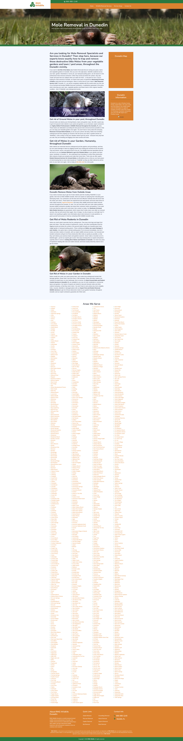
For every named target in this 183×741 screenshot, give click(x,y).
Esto (52, 668)
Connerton (53, 545)
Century (53, 497)
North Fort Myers (97, 464)
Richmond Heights (98, 690)
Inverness (74, 522)
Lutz (94, 308)
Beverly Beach (54, 404)
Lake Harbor (75, 610)
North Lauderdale (97, 467)
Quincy (95, 680)
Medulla (95, 361)
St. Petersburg (118, 447)
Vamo (116, 539)
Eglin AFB (53, 656)
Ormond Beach (97, 526)
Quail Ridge (96, 678)
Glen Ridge (75, 363)
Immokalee (75, 502)
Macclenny (96, 311)
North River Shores (98, 478)
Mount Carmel (97, 418)
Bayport (53, 377)
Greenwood (75, 406)
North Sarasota (97, 479)
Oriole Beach (96, 521)
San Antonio (118, 337)
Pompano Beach (97, 647)
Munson (95, 428)
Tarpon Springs (118, 483)
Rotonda (117, 320)
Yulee (116, 688)
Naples (95, 431)
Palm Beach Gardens (98, 548)
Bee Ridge (53, 383)
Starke (116, 449)
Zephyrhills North (119, 694)
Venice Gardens (119, 543)
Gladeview (75, 361)
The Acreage (118, 493)
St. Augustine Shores (120, 431)
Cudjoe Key (54, 575)
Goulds (74, 390)
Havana (74, 438)
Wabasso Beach (119, 563)
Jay (73, 548)
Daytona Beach (55, 594)
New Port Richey (97, 445)
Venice (116, 541)
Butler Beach (54, 469)
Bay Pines (53, 373)
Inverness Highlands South (79, 526)
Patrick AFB (96, 586)
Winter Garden (118, 666)
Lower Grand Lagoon (77, 702)
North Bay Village (97, 459)
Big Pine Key (54, 409)
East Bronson (54, 635)
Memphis (95, 368)
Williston (117, 652)
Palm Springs (96, 560)
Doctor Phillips (54, 618)
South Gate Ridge (119, 397)
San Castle (117, 341)
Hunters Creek (76, 497)
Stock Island (118, 452)
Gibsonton (74, 358)
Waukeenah (118, 586)
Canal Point (54, 478)
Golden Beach (76, 371)
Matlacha (95, 346)
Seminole (117, 363)
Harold (74, 435)
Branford (117, 685)
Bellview (53, 401)
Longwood (75, 699)
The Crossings (118, 495)
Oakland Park (96, 490)
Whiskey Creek (118, 640)
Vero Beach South (119, 548)
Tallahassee (118, 473)
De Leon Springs (55, 598)
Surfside (117, 467)
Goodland (74, 385)
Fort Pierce (75, 320)
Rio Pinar (95, 700)
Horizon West (75, 488)
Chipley (53, 509)
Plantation (96, 632)
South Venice (118, 411)
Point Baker (96, 642)
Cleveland (53, 529)
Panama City (96, 575)
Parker (95, 580)
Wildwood (117, 649)
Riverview (117, 308)
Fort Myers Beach (76, 317)
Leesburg (74, 675)
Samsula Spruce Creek (120, 334)
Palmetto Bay (96, 568)
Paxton (95, 587)
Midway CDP (96, 392)
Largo (73, 652)
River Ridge (118, 306)
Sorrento (117, 385)
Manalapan (96, 322)
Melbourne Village (98, 366)
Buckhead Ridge (55, 461)
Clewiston (53, 531)
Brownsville (54, 457)
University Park (118, 533)
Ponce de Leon (97, 649)
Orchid (95, 519)
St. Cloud (117, 435)
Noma (73, 380)
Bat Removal (86, 724)
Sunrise (117, 464)
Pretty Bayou (96, 670)
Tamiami (117, 476)
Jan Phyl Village (76, 541)
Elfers (52, 659)
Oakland (95, 488)
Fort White (74, 327)
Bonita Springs (55, 428)
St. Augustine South (120, 433)
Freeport (74, 334)
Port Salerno (96, 663)
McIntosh (95, 353)
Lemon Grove (54, 517)
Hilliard (74, 464)
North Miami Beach (98, 471)
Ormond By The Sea (98, 527)
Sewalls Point (118, 368)
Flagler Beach (54, 694)
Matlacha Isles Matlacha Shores (101, 347)
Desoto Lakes (54, 611)
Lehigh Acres (75, 676)
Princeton (95, 671)
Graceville (74, 392)
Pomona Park (96, 646)
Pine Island (96, 533)
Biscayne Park (54, 411)
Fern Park (53, 680)
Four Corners (75, 330)
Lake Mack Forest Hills (78, 622)
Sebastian (117, 356)
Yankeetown (118, 683)
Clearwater (54, 526)
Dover (52, 623)
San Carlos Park (119, 339)
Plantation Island (97, 635)
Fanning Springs (55, 675)
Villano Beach (118, 555)
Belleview (53, 399)
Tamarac (117, 474)
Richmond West (97, 692)
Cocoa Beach (54, 538)
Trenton (117, 519)
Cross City (53, 568)
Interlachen (75, 521)
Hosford (74, 491)
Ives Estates (75, 536)
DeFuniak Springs (55, 603)
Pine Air (95, 604)
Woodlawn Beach (119, 675)
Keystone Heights (76, 586)
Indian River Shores (77, 510)
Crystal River (54, 572)
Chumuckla (54, 514)
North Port (96, 474)
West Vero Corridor (119, 623)
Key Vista (74, 582)
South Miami (118, 401)
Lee (73, 673)
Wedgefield (117, 591)
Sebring (117, 358)
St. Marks (117, 443)
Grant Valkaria (75, 395)
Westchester (118, 627)
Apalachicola (54, 325)
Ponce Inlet (96, 651)
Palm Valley (96, 565)
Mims (94, 399)
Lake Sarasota (76, 635)
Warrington (117, 577)
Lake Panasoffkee (76, 630)
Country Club (54, 558)
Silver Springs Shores (120, 377)
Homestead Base (76, 483)
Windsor (117, 663)
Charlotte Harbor (55, 500)
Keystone (74, 584)
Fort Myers (75, 315)
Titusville (117, 514)
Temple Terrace (118, 490)
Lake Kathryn (75, 615)
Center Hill (53, 495)
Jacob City (96, 425)
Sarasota (117, 346)
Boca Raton (54, 421)
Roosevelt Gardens (119, 317)
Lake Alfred (75, 596)
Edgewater (54, 652)
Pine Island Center (98, 610)
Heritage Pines (76, 445)
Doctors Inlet (54, 620)
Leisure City (75, 678)
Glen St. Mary (75, 366)
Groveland (75, 413)
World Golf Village (119, 678)
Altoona (53, 317)
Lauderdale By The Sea (78, 656)
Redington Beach (97, 687)
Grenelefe (74, 407)
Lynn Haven (96, 310)
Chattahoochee (55, 503)
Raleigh (95, 683)
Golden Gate (75, 373)
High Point (75, 452)
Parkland (95, 582)
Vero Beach (118, 546)
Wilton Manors (118, 658)
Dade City (53, 584)
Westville (117, 635)
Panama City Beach (98, 577)
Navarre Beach (97, 442)
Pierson (95, 603)
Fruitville (74, 341)
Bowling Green (55, 431)
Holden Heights (76, 471)
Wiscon (116, 673)
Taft (115, 471)
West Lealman (118, 608)
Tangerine (117, 481)
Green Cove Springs (77, 397)
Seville (116, 366)
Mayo (94, 349)
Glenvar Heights (76, 370)
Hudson (74, 495)
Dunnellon (53, 630)
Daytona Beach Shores (57, 596)
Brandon (53, 440)
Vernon (116, 545)
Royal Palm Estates (120, 323)
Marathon (95, 334)
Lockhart (74, 695)
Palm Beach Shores (98, 550)
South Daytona (118, 395)
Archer (52, 332)
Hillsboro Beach (76, 466)
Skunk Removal (102, 718)
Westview (117, 634)
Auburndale (54, 344)
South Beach (118, 390)
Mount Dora (96, 419)
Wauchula (117, 584)
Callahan (53, 473)
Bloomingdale (54, 418)
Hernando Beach (55, 426)
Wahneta (117, 570)
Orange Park (96, 515)
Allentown (53, 311)
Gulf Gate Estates (76, 416)
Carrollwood (54, 485)
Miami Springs (97, 382)
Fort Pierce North (76, 322)
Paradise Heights (97, 579)
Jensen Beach (76, 551)
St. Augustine (118, 428)
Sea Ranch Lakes (119, 354)
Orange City (96, 514)
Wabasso (117, 562)
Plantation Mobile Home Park (100, 637)
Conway (53, 546)
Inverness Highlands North (79, 524)
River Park (96, 702)
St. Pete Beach (118, 445)
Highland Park (76, 459)
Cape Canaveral (119, 359)
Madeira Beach (97, 313)
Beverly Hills (54, 406)
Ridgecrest (96, 697)
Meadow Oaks (97, 356)
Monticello (96, 407)
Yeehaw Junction (119, 687)
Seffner (116, 361)
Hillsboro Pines (76, 467)
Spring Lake (118, 421)
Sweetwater (118, 469)
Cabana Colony (55, 471)
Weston (117, 632)
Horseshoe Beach (76, 490)
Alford (52, 310)
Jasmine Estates (76, 543)
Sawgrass (117, 351)
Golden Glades (76, 375)
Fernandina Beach (55, 682)
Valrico (116, 538)
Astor (52, 339)
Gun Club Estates (76, 421)
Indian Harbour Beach (77, 507)
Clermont (53, 527)
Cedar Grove (54, 490)
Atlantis (53, 342)
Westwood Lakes (119, 637)
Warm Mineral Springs (120, 575)
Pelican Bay (96, 592)
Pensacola (96, 599)
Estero (52, 666)
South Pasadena (119, 406)
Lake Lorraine (75, 620)
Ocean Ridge (96, 497)
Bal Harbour (54, 358)
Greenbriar (75, 401)
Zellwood (117, 690)
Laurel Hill (74, 661)
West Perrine (118, 620)
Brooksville (54, 454)
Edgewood (54, 654)
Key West (95, 562)
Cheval (53, 505)
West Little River (119, 610)
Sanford (117, 342)
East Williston (54, 644)
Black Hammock (55, 416)
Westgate (117, 628)
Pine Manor (96, 615)
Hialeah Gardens (76, 450)
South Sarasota (119, 409)
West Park (117, 616)
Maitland (95, 317)
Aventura (53, 349)
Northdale (95, 483)
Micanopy (95, 383)
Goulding (74, 389)
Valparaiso (117, 536)
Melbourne (96, 363)
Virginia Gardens (119, 560)
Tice (116, 507)
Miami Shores (96, 380)
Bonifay (53, 425)
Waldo (116, 572)
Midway (95, 389)
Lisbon (74, 688)
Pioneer (95, 627)
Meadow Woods (97, 358)
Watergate (117, 580)
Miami (95, 373)
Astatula (53, 337)
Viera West (117, 553)
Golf (73, 378)
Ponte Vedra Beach (98, 654)
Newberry (95, 450)
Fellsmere (53, 678)
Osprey (95, 529)
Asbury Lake (54, 335)
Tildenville (117, 567)
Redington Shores (98, 688)
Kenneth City (75, 574)
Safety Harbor (118, 327)
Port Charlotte (96, 656)
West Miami (118, 613)
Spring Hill (117, 419)
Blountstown (54, 419)
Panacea (95, 574)
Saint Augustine (119, 329)
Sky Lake (117, 378)
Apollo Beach (54, 327)
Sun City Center (119, 459)
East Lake (53, 637)
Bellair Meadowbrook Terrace (58, 387)
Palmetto (95, 567)
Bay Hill (53, 370)
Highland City (75, 457)
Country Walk (54, 560)
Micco (94, 385)
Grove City (75, 411)
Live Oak (74, 690)
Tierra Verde (118, 509)
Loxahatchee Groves (98, 306)
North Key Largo (97, 466)
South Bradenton (119, 392)
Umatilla (117, 526)
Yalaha (116, 682)
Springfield (117, 425)
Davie (52, 591)
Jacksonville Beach (77, 539)
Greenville (74, 404)
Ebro (52, 649)
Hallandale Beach (76, 425)
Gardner (74, 351)
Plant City (95, 630)
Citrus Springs (54, 522)
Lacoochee (54, 394)
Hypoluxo (74, 500)
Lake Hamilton (76, 608)
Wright (116, 680)
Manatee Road (97, 327)
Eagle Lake (54, 634)
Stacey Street (118, 315)
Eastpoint (53, 646)
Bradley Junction (55, 438)
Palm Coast (96, 553)
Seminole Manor (119, 365)
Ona (94, 510)
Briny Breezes (54, 443)
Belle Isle (53, 390)
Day (52, 592)
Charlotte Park (54, 502)
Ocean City (96, 495)
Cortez (52, 555)
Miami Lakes (96, 378)
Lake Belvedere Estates (78, 598)
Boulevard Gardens (56, 430)
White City (117, 642)
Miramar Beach (97, 404)
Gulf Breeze (75, 414)
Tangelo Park (118, 479)
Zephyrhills (117, 692)
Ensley (53, 664)
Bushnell (53, 467)
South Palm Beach (119, 404)
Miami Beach (96, 375)
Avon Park (53, 351)
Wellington (117, 601)
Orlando (95, 522)
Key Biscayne (75, 577)
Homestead (75, 481)
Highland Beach (76, 455)
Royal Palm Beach (119, 322)
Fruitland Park (75, 339)
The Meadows (118, 498)
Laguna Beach (76, 594)
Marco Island (96, 335)
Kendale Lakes (76, 568)
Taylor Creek (118, 488)
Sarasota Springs (119, 347)
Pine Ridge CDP (97, 618)
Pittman (95, 628)
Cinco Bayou (54, 515)
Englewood (54, 663)
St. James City (118, 438)
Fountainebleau (76, 329)
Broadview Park (55, 447)
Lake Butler (75, 601)
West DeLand (118, 606)
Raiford (95, 682)
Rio (94, 699)
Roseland (117, 318)
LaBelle (74, 591)
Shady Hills (118, 370)
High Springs (75, 454)
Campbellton (75, 382)
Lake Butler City (76, 603)
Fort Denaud (75, 310)
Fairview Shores (55, 673)
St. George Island (119, 437)
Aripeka (53, 334)
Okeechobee (96, 505)
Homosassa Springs (77, 486)
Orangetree (96, 517)
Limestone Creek (76, 687)
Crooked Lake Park (98, 395)
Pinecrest (95, 620)
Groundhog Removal (103, 715)
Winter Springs (118, 671)
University (117, 529)
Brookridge (54, 452)
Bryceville (53, 459)
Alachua (53, 306)
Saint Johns (118, 330)
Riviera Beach (118, 310)
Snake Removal (87, 715)
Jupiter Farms (75, 560)
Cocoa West (54, 539)
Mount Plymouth (97, 421)
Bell (52, 385)
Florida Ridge (54, 702)
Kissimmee (75, 587)
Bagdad (53, 356)
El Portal (95, 639)
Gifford (74, 359)
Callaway (53, 474)
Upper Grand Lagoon (120, 534)
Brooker (53, 450)
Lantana (74, 651)
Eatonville (53, 647)
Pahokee (95, 539)
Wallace (117, 574)
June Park (74, 553)
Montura (95, 409)
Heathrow (74, 443)
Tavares (117, 485)
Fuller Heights (75, 342)
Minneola (95, 401)
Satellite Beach (118, 349)
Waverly (117, 587)
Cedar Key (53, 491)
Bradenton (53, 435)
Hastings (74, 437)
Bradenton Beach (55, 437)
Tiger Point (117, 510)
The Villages (118, 500)
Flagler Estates (55, 695)
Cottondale (54, 556)
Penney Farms (97, 598)
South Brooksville (119, 394)
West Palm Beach (119, 615)
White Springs (118, 644)
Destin (52, 613)
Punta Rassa (96, 676)
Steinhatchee (118, 450)
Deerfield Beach (55, 601)
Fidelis (52, 687)
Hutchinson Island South (78, 498)
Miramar (95, 402)
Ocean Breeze (76, 365)
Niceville (95, 452)
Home (51, 45)
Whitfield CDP (118, 647)
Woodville (117, 676)
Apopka (53, 329)
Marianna (95, 339)
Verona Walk (118, 550)
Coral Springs (54, 551)
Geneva (74, 356)
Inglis (73, 519)
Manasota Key (97, 323)
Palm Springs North (98, 563)
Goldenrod (75, 377)
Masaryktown (96, 342)
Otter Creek (96, 531)
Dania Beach (54, 587)
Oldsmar (95, 507)
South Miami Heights (120, 402)
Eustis (52, 670)
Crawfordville (54, 562)
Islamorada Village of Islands (79, 531)
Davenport (53, 589)
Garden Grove (75, 349)
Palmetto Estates (97, 570)
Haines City (75, 423)
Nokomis (95, 457)
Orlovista (95, 524)
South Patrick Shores (120, 407)
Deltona (53, 610)
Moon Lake (96, 413)
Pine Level (96, 613)
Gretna (74, 409)
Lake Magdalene (76, 623)
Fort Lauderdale (76, 311)
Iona (73, 529)
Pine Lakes (96, 611)
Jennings (74, 550)
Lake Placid (75, 634)
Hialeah (74, 449)
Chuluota (53, 512)
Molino (95, 406)
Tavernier (117, 486)
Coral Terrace (54, 553)
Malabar (95, 318)
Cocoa (52, 536)
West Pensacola (119, 618)
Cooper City (54, 548)
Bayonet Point (54, 375)
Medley (95, 359)
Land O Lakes (75, 649)
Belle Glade (54, 389)
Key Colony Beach (77, 579)
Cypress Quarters (55, 582)
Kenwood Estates (97, 325)
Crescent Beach (55, 563)
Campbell (53, 476)
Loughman (75, 700)
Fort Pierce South (76, 323)
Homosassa (75, 485)
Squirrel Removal (103, 721)
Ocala (94, 493)
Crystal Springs (55, 574)
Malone (95, 320)
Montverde (96, 411)
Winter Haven (118, 668)
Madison (95, 315)
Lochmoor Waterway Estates (79, 694)
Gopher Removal (87, 721)
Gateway (74, 354)
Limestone (75, 685)
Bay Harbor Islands (56, 368)
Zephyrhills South (119, 335)
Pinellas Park (96, 623)
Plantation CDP (97, 634)
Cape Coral (54, 479)
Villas (116, 556)
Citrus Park (54, 521)
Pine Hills (95, 608)
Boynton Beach (55, 433)
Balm (52, 361)
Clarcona (53, 524)
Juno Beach (75, 555)
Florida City (54, 700)
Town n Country (119, 515)
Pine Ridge (96, 616)
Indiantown (75, 517)
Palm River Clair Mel (98, 556)
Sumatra (117, 457)
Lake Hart (74, 611)
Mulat (94, 423)
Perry (94, 601)
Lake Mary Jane (76, 627)
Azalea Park (54, 353)
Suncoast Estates (119, 461)
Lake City (74, 604)
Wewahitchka (118, 639)
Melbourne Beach (97, 365)
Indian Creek (75, 505)
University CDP (119, 531)
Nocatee (95, 455)
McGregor (95, 351)
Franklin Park (75, 332)
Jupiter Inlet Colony (77, 562)
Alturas (53, 318)
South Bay (117, 389)
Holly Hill (74, 476)
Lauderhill (74, 658)
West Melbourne (119, 611)
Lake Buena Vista (76, 599)
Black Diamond (55, 414)
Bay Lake (53, 371)
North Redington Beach (99, 476)
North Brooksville (97, 461)
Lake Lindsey (75, 616)
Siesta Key (117, 373)
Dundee (53, 627)
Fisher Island (54, 690)
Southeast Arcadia (119, 414)
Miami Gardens (97, 377)
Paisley (95, 541)
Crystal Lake (54, 570)
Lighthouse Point (76, 683)
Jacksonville (75, 538)
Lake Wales (75, 637)
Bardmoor (53, 363)
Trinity (116, 522)
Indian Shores (75, 515)
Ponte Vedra (96, 652)
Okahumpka (96, 503)
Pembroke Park (97, 594)
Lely (73, 680)
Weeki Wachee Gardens (121, 594)
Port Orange (96, 659)
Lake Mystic (75, 628)
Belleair (74, 546)
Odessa (95, 500)
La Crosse (74, 589)
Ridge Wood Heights (98, 695)
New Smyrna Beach (98, 449)
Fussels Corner (76, 344)
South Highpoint (119, 399)
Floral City (53, 699)
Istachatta (74, 534)
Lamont (74, 647)
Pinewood (96, 625)
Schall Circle (118, 353)
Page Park (96, 538)
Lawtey (74, 663)
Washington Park (119, 579)
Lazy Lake (74, 668)
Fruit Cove (75, 337)
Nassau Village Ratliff (98, 438)
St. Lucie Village (119, 442)
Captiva (53, 481)
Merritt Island (96, 370)
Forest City (75, 308)
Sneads (117, 380)
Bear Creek (54, 382)
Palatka (95, 543)
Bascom (53, 366)
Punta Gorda (96, 675)
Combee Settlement (56, 543)
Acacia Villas (75, 563)
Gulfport (74, 419)
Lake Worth (75, 639)
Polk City (95, 644)
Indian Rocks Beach (77, 512)
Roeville (117, 313)
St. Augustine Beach (120, 430)
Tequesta (117, 491)
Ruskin (116, 325)
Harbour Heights (76, 430)
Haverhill (74, 440)
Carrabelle (53, 483)
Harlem (74, 431)
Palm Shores (96, 558)
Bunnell (53, 466)
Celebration (54, 493)
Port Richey (96, 661)
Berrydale (53, 402)
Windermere (118, 661)
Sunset (116, 466)
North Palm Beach (98, 473)
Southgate (117, 416)
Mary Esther (96, 341)
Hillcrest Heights (76, 462)
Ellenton (53, 661)
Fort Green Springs (77, 666)
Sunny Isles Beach (119, 462)
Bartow (53, 365)
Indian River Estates (77, 509)
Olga (94, 332)
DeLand (53, 604)
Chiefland (53, 507)
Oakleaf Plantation (98, 491)
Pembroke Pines (97, 596)
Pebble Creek (96, 591)
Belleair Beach (55, 392)
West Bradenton (119, 604)
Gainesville (75, 346)
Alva (52, 320)
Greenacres (75, 399)
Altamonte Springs (55, 313)
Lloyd (73, 692)
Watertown (117, 582)
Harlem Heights (76, 433)
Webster (117, 589)
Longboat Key (75, 697)
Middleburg (96, 387)
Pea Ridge (96, 589)
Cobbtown (53, 534)
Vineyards (117, 558)
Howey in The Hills (77, 493)
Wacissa (117, 565)
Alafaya (53, 308)
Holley (74, 474)
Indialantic (74, 503)
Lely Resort (75, 682)
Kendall (74, 570)
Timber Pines (118, 512)
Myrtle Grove (96, 430)
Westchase (117, 625)
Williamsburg (118, 651)
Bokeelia (53, 423)
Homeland (75, 479)
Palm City (95, 551)
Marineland (75, 618)
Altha (52, 315)
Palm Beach (96, 546)
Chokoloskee (75, 353)
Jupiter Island (75, 565)
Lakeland (74, 640)
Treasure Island (119, 517)
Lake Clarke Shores (77, 606)
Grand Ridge (75, 394)
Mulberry (95, 426)
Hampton (74, 426)
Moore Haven (96, 414)
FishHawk (53, 688)
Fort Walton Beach (77, 325)
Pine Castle (96, 606)
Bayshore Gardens (56, 378)
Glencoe (74, 368)
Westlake (117, 630)
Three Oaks (118, 505)
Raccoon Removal (88, 718)
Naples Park (96, 435)
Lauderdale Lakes (76, 654)
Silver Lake (117, 375)
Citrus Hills (54, 519)
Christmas (53, 510)
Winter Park (118, 670)
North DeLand (97, 462)
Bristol (52, 445)
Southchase (118, 413)
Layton (74, 664)
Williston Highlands (120, 654)
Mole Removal (102, 724)
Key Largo (74, 580)
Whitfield (117, 646)
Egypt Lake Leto (55, 658)
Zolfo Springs (118, 697)
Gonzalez (74, 383)
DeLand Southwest (56, 606)
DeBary (53, 599)
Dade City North (55, 586)
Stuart (116, 454)
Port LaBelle (96, 658)
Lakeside (74, 644)
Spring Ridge (118, 423)
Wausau (117, 568)
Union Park (117, 527)
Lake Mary (75, 625)
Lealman (74, 670)
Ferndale (53, 683)
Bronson (53, 449)
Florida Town (75, 306)
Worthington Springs (98, 354)
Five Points (54, 692)
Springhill (117, 426)
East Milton (54, 640)
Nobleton (95, 454)
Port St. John (96, 666)
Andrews (53, 322)
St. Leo (116, 440)
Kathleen (74, 567)
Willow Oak (117, 656)
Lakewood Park (76, 646)
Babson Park (54, 354)
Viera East (117, 551)
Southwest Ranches (120, 418)
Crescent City (54, 565)
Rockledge (117, 311)
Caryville (53, 486)
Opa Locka (96, 512)
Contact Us (128, 6)
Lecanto (74, 671)
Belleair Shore (54, 397)
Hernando (74, 447)
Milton (95, 397)
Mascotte (95, 344)
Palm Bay (95, 545)
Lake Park (74, 632)
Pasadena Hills (97, 584)
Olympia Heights (97, 509)
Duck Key (53, 625)
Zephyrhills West (119, 695)
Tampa (116, 478)
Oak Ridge (96, 486)
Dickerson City (54, 615)
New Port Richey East (99, 447)
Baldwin (53, 359)
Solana (116, 382)
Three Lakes (118, 503)
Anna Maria (54, 323)
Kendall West (75, 572)
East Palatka (54, 642)
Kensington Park (76, 575)
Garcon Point (75, 347)
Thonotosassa (118, 502)
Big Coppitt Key (55, 407)
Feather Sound (55, 676)
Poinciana (96, 640)
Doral (52, 622)
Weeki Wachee (118, 592)
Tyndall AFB (118, 524)
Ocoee (95, 498)
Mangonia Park (97, 330)
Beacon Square (55, 380)
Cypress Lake (54, 580)
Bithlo (52, 413)
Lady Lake (75, 592)
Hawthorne (75, 442)
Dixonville (53, 616)
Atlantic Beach (54, 341)
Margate (95, 337)
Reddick (95, 685)
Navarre (95, 440)
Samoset (117, 332)
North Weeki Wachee (98, 481)
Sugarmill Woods (119, 455)
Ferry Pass (54, 685)
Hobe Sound (75, 469)
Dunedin (56, 45)
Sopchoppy (117, 383)
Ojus (94, 502)
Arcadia (53, 330)
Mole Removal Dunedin (66, 45)
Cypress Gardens (55, 579)
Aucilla (53, 346)
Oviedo (95, 534)
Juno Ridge (75, 556)
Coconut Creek (55, 541)
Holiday (74, 473)
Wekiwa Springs (119, 596)
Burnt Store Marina (56, 632)
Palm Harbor (96, 555)
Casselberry (54, 488)
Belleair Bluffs (54, 395)
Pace (94, 536)
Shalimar (117, 371)
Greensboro (75, 402)
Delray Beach (54, 608)
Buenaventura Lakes (56, 464)
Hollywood (75, 478)
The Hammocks (119, 497)
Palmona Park (97, 572)
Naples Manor (97, 433)
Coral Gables (54, 550)
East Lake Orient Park (56, 639)
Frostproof (74, 335)
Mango (95, 329)
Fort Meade (75, 313)
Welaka (117, 598)
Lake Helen (75, 613)
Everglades (54, 671)
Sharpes (95, 390)
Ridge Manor (96, 694)
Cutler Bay (53, 577)
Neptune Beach (97, 443)
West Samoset (118, 622)
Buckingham (54, 462)
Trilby (116, 521)
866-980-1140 (71, 1)
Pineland (95, 622)
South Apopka (118, 387)
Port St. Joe (96, 664)
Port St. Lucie (96, 668)
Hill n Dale (75, 461)
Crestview (53, 567)
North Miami (96, 469)
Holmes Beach (76, 514)
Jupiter (74, 558)
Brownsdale (54, 455)
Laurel (73, 659)
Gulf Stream (75, 418)
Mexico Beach (97, 371)
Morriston (95, 416)
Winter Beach (118, 664)
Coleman (117, 599)
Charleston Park (55, 498)
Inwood (74, 527)
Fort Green (53, 651)
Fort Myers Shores (77, 318)
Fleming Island (55, 697)
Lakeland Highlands (77, 642)
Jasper (74, 545)
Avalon (53, 347)
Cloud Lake (54, 533)
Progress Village (97, 673)
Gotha (73, 387)
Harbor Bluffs (75, 428)
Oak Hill (95, 485)
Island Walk (75, 533)
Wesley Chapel (118, 603)
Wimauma (117, 659)
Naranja (95, 437)
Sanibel (117, 344)
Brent (52, 442)
